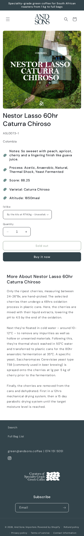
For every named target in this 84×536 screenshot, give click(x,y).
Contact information (64, 533)
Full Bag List (16, 436)
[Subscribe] (64, 507)
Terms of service (40, 533)
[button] (8, 19)
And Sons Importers (25, 526)
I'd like (6, 206)
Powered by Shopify (49, 526)
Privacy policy (19, 533)
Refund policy (71, 527)
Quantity (8, 224)
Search (12, 427)
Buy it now (42, 257)
